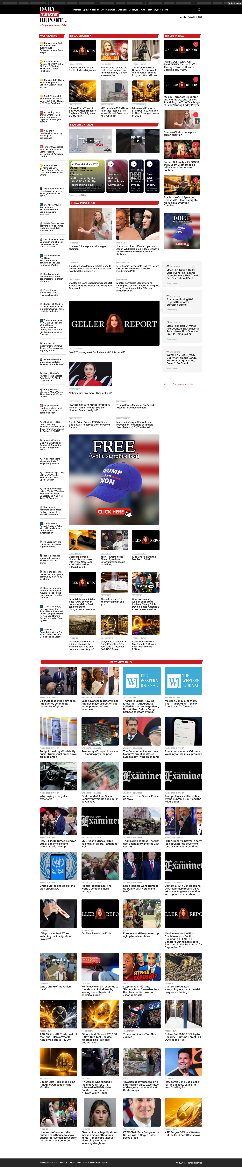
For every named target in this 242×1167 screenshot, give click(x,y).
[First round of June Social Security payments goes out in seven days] (100, 776)
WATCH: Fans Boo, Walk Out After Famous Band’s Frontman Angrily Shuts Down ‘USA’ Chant (182, 359)
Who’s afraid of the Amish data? (55, 988)
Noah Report (122, 402)
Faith (149, 10)
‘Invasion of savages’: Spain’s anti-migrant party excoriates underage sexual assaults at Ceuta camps (141, 1086)
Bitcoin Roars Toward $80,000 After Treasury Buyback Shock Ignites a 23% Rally (82, 112)
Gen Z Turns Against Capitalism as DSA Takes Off (97, 352)
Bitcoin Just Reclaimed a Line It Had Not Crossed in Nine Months (57, 1084)
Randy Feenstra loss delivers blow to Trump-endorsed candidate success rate (52, 227)
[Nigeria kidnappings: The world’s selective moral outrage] (100, 866)
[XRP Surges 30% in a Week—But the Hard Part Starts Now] (183, 1112)
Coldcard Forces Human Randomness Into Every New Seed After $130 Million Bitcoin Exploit (81, 561)
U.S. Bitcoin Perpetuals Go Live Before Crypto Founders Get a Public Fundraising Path (137, 268)
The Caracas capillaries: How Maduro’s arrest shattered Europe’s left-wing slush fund (141, 754)
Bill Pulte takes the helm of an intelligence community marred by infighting (51, 575)
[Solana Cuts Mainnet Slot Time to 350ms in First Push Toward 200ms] (146, 625)
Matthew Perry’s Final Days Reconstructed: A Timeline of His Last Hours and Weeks (50, 260)
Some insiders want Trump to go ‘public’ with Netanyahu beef (141, 888)
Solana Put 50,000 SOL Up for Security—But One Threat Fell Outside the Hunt (183, 1037)
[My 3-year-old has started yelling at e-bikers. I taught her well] (100, 821)
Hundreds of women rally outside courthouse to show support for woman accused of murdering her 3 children (58, 1136)
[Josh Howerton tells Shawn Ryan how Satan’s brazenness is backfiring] (114, 540)
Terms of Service (48, 1163)
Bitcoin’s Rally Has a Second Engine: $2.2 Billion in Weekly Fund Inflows (52, 83)
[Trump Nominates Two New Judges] (142, 1014)
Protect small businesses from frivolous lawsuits (49, 292)
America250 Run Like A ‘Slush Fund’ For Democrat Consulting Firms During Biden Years (51, 445)
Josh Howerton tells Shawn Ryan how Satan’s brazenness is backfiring (113, 560)
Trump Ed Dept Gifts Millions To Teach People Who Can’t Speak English (52, 476)
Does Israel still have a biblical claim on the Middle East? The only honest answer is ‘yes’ (81, 645)
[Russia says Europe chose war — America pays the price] (100, 731)
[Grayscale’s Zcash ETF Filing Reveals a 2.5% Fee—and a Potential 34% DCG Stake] (114, 625)
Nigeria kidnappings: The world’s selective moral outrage (97, 888)
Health (95, 10)
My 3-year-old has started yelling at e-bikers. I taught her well (100, 843)
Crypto (157, 10)
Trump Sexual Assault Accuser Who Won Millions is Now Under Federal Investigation (51, 528)
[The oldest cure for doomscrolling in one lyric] (114, 582)
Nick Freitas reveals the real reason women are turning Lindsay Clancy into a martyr (114, 71)
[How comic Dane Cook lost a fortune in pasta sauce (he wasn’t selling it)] (183, 1062)
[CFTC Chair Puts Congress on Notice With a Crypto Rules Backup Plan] (142, 1112)
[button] (199, 9)
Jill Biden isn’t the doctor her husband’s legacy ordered (50, 544)
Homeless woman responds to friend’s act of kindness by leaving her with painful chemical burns (100, 990)
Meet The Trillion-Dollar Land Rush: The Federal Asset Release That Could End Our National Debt (182, 274)
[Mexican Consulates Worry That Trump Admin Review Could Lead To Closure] (183, 681)
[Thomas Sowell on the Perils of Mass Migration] (82, 50)
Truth (142, 10)
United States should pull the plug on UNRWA (57, 887)
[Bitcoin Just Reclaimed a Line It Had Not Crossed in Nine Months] (58, 1062)
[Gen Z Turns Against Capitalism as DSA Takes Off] (114, 323)
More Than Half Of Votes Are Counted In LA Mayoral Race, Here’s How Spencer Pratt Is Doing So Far (183, 329)
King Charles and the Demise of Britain (144, 558)
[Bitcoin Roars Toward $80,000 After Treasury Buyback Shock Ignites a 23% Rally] (82, 91)
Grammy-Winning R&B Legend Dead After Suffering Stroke (180, 302)
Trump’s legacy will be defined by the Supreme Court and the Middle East (183, 799)
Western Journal (130, 698)
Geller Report (76, 64)
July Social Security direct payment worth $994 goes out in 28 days (52, 192)
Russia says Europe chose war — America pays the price (100, 752)
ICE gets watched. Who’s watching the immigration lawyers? (55, 936)
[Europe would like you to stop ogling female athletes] (142, 913)
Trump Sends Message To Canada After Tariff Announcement (135, 406)
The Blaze (105, 64)
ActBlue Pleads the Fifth (96, 933)
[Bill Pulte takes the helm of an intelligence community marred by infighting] (58, 681)
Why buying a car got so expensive (54, 797)
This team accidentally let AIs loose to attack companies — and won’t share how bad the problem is (90, 268)
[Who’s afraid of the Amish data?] (58, 967)
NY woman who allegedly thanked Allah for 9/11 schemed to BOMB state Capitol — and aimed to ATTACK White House (97, 1087)
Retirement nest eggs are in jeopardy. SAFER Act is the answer (50, 559)
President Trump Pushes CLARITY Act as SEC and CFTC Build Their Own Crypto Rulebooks (52, 66)
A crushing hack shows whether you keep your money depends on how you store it (50, 117)
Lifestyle (133, 10)
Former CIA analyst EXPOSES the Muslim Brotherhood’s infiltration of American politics (51, 152)
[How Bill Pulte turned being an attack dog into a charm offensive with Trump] (58, 821)
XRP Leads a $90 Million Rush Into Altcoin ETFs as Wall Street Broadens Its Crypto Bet (114, 112)
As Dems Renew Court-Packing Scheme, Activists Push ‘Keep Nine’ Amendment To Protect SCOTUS (52, 426)
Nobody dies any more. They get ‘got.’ (90, 393)
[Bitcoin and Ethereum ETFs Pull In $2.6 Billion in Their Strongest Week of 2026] (146, 91)
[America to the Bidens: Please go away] (142, 776)
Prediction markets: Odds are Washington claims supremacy (183, 752)
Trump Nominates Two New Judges (139, 1035)
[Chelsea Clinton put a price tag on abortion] (90, 224)
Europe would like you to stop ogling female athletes (141, 935)
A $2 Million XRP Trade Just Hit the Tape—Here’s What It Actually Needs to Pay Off (58, 1037)
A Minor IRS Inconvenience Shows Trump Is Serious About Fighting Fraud (51, 347)
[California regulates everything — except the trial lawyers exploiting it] (183, 967)
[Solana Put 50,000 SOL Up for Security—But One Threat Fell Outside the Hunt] (183, 1014)
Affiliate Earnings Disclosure (92, 1163)
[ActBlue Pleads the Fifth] (100, 913)
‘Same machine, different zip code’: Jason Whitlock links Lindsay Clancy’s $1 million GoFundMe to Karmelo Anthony (137, 250)
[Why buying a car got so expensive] (58, 776)
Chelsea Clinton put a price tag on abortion (88, 247)
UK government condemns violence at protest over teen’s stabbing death (51, 409)
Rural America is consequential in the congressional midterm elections (51, 278)
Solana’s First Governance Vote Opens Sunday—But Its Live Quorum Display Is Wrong (51, 170)
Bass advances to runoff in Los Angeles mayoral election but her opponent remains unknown (51, 593)
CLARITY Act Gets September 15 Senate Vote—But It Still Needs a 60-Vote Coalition (52, 100)
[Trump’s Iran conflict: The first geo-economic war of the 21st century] (142, 821)
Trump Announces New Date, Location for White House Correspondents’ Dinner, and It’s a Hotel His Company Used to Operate (51, 327)
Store (165, 10)
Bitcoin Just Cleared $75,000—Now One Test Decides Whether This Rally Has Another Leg (99, 1038)
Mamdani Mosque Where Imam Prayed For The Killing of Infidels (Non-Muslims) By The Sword (134, 425)
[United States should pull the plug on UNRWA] (58, 866)
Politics (77, 10)
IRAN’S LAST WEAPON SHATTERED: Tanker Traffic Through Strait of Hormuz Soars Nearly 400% (89, 408)
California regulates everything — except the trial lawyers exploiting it (182, 989)
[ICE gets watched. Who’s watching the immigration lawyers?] (58, 913)
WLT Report (175, 267)
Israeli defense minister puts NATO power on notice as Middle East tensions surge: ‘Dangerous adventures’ (82, 604)
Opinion (86, 10)
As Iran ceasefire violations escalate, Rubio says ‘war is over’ (52, 361)
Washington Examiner (49, 698)
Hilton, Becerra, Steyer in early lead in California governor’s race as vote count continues (183, 843)
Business (122, 10)
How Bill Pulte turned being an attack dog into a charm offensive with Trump (58, 843)
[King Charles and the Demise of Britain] (146, 540)
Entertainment (109, 10)
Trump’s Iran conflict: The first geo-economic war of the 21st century (141, 843)
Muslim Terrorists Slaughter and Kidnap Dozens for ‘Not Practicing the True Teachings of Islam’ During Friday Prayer (137, 287)
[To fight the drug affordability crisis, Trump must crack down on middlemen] (58, 731)
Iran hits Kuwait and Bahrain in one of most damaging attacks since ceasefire (52, 243)
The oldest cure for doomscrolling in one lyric (112, 602)
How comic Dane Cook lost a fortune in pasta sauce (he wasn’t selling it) (182, 1084)
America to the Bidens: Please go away (141, 797)
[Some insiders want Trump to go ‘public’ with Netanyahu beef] (142, 866)
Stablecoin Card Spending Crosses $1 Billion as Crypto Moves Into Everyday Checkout (90, 285)
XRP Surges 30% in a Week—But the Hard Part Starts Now (182, 1133)
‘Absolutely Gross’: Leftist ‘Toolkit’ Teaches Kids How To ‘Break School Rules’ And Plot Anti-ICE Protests (52, 493)
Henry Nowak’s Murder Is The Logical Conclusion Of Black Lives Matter (51, 377)
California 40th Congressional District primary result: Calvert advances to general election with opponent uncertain (183, 890)
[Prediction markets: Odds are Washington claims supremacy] (183, 731)
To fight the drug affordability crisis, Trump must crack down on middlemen (58, 754)
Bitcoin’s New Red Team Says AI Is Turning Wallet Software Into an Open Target (51, 48)
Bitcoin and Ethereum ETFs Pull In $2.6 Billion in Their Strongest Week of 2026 (145, 112)
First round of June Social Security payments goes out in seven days (100, 799)
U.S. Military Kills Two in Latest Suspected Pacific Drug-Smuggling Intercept (50, 209)
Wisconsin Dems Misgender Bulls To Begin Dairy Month (50, 461)
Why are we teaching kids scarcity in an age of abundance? (51, 134)
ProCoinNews (139, 64)
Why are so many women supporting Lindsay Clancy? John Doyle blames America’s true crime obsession (145, 604)
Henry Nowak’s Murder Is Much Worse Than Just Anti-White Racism (51, 393)
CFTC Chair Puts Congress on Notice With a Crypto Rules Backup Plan (141, 1135)
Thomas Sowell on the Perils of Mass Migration (82, 69)
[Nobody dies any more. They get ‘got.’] (90, 374)
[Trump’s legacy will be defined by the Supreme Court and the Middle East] (183, 776)
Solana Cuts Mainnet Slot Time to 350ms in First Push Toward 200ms (144, 645)
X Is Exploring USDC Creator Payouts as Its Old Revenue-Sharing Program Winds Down (144, 71)
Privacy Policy (67, 1163)
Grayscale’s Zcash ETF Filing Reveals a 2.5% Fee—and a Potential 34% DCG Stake (113, 645)
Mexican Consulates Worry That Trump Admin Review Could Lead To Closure (51, 633)
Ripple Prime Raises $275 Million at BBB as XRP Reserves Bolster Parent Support (89, 425)
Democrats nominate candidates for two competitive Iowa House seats (50, 511)
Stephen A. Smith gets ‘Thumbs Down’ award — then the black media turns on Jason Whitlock (141, 990)
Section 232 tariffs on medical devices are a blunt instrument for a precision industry (52, 307)
